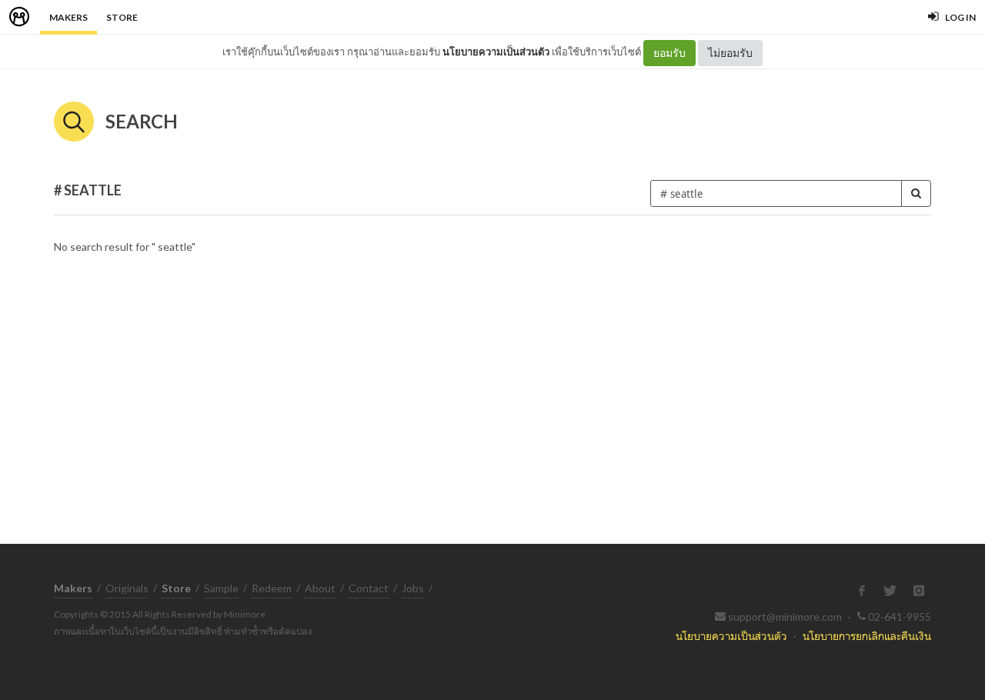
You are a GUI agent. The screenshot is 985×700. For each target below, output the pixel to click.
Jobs (413, 588)
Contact (369, 588)
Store (122, 17)
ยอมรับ (669, 52)
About (320, 588)
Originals (127, 588)
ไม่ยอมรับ (730, 52)
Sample (221, 588)
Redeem (272, 588)
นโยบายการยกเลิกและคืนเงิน (867, 635)
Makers (68, 17)
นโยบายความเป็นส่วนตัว (495, 51)
